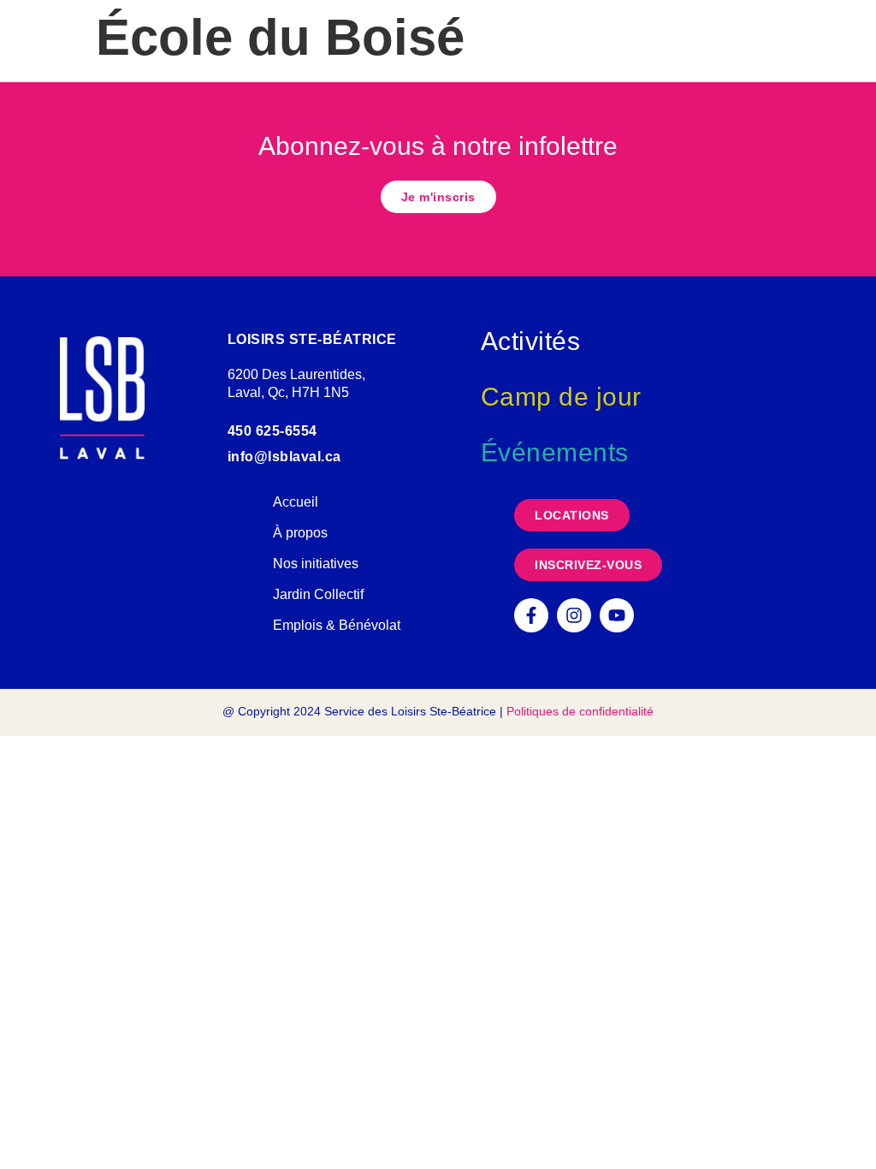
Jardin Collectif (318, 594)
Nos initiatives (315, 563)
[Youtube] (617, 615)
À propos (300, 532)
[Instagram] (574, 615)
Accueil (295, 502)
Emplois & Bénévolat (336, 625)
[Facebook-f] (531, 615)
